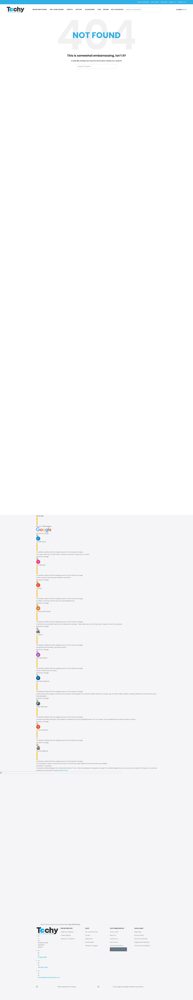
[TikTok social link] (12, 2)
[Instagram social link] (10, 2)
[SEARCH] (159, 9)
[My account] (172, 10)
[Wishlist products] (169, 10)
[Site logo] (15, 9)
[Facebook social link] (7, 2)
